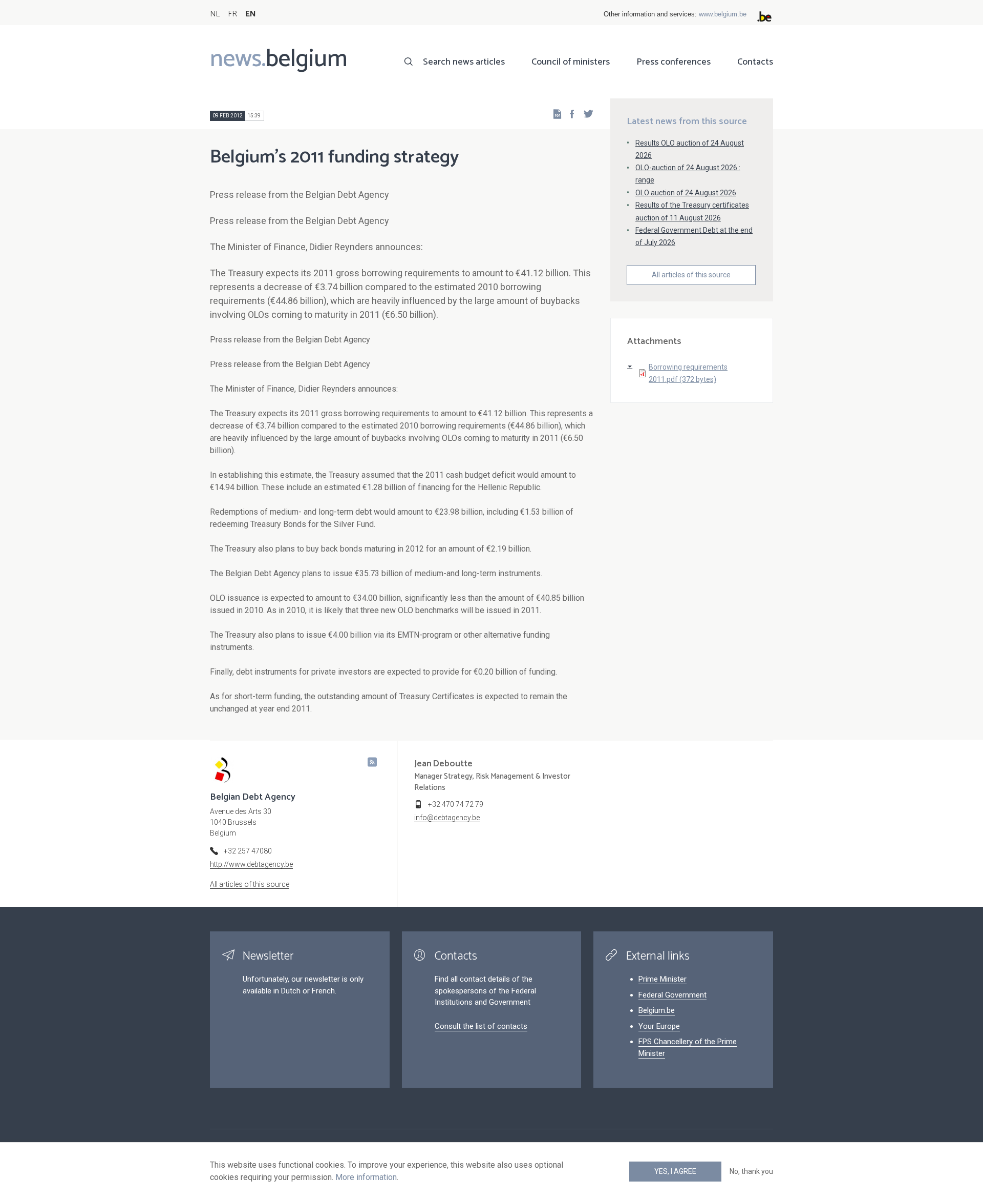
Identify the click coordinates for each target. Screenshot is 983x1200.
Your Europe (659, 1026)
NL (215, 14)
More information (366, 1177)
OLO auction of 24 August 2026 (685, 193)
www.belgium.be (722, 14)
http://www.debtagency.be (251, 864)
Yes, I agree (675, 1171)
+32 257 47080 (248, 851)
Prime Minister (662, 979)
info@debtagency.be (447, 817)
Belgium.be (656, 1010)
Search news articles (464, 62)
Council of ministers (570, 62)
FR (232, 14)
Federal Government (672, 995)
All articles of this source (691, 275)
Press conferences (673, 62)
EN (250, 14)
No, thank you (751, 1171)
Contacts (755, 62)
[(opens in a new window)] (568, 113)
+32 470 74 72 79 (455, 804)
